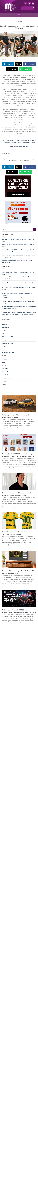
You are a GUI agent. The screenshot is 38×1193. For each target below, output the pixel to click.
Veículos (4, 381)
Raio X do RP (19, 21)
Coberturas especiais (7, 337)
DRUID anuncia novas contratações (13, 297)
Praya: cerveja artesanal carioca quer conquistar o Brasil (17, 314)
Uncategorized (6, 378)
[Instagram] (33, 3)
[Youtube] (29, 3)
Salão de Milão (6, 375)
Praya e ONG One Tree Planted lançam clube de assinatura (18, 312)
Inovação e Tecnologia (8, 352)
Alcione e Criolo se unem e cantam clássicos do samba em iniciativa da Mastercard (18, 278)
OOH (3, 362)
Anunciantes (5, 327)
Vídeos (4, 384)
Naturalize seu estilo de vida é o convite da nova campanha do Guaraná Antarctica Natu (19, 307)
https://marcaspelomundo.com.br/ (19, 146)
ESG (3, 349)
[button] (19, 14)
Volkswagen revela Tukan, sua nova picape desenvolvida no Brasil (18, 245)
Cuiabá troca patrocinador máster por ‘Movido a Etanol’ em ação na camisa (18, 261)
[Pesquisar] (33, 8)
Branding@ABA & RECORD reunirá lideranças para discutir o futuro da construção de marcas (18, 251)
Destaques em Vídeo (7, 343)
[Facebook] (25, 3)
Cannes (4, 330)
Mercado (4, 359)
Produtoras (5, 368)
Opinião (4, 365)
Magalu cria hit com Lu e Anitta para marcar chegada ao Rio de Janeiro (19, 288)
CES (3, 333)
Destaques (4, 340)
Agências (4, 324)
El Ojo (3, 346)
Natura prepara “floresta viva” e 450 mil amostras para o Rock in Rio (18, 240)
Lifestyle (4, 355)
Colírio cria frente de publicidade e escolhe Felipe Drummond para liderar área (18, 256)
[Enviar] (34, 229)
